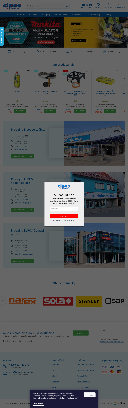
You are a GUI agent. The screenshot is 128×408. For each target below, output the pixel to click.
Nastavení (38, 403)
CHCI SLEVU (64, 216)
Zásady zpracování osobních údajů (64, 220)
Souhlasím (90, 395)
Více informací (72, 398)
